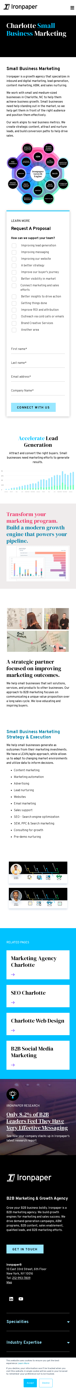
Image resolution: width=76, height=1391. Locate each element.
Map (9, 1283)
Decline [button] (45, 1383)
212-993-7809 (21, 1278)
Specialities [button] (17, 1321)
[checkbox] (38, 288)
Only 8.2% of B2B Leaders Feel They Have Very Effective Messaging (37, 1121)
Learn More (23, 1363)
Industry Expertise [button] (24, 1342)
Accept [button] (30, 1383)
